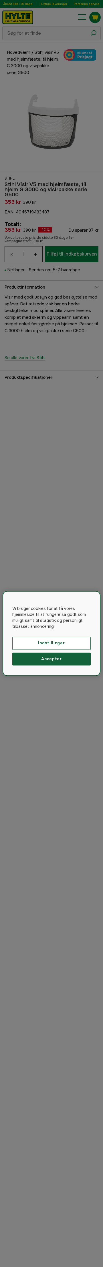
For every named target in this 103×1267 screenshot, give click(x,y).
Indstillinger (51, 642)
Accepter (51, 658)
